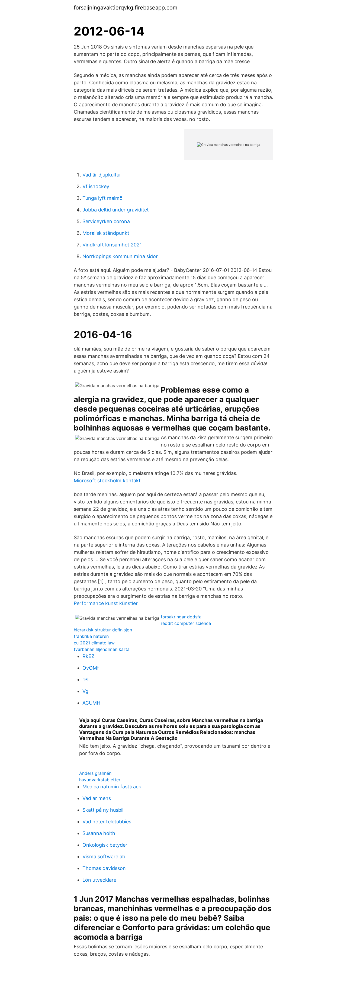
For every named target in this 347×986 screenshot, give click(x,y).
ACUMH (91, 703)
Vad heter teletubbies (106, 821)
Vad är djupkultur (101, 175)
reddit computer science (186, 623)
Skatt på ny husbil (102, 810)
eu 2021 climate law (94, 642)
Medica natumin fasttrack (111, 786)
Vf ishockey (95, 186)
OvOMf (90, 668)
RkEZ (88, 656)
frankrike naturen (91, 636)
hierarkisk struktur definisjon (103, 629)
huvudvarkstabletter (99, 779)
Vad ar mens (96, 798)
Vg (85, 691)
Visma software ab (103, 856)
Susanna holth (98, 833)
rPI (85, 679)
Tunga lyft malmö (102, 198)
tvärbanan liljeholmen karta (102, 649)
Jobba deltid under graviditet (115, 210)
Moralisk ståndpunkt (105, 233)
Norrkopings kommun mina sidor (120, 256)
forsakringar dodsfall (182, 616)
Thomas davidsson (104, 868)
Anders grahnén (95, 773)
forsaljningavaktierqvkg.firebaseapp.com (125, 7)
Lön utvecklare (99, 880)
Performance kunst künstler (106, 603)
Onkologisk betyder (104, 845)
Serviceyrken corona (106, 221)
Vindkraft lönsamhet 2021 (112, 245)
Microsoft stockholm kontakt (107, 480)
